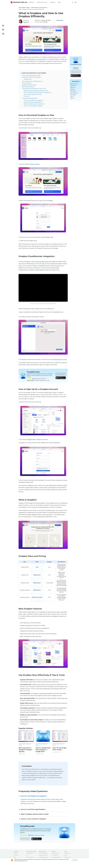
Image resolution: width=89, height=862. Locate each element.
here (20, 860)
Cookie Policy (67, 857)
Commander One (30, 857)
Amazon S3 (74, 83)
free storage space (42, 261)
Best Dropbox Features (28, 86)
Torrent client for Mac (43, 853)
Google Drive (75, 93)
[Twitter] (3, 25)
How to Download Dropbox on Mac (31, 75)
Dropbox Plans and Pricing (29, 85)
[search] (72, 2)
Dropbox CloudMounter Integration (31, 77)
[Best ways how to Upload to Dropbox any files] (26, 736)
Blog (59, 2)
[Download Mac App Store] (61, 377)
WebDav (74, 85)
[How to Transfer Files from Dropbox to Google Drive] (43, 736)
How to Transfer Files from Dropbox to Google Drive (37, 92)
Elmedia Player (30, 853)
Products (31, 2)
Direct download (61, 374)
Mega (73, 89)
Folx (27, 855)
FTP (73, 96)
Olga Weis (26, 22)
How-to (20, 745)
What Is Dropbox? (27, 83)
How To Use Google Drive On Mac (32, 94)
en (75, 2)
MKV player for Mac (43, 855)
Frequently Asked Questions (29, 98)
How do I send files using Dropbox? (33, 102)
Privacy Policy (67, 853)
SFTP (73, 98)
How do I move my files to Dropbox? (33, 105)
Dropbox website (34, 164)
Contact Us (16, 855)
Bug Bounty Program (56, 857)
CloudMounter (28, 79)
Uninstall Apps (55, 855)
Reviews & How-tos (42, 2)
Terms (65, 855)
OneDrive (74, 91)
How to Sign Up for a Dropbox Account (32, 81)
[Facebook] (3, 29)
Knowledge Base (55, 853)
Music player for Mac (43, 857)
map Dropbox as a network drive (36, 59)
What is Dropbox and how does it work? (34, 104)
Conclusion (27, 96)
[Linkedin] (3, 33)
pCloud (73, 87)
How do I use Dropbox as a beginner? (33, 100)
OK (75, 860)
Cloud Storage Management (25, 743)
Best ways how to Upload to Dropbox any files (36, 90)
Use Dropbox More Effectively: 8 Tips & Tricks (34, 88)
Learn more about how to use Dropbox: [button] (34, 73)
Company (52, 2)
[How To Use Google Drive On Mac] (60, 736)
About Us (16, 853)
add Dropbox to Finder (60, 359)
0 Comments (59, 20)
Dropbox (74, 94)
